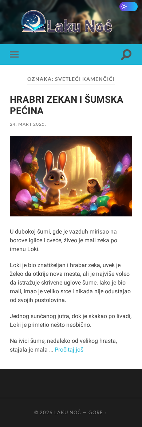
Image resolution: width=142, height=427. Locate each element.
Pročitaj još (69, 349)
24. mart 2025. (28, 124)
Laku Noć (67, 412)
